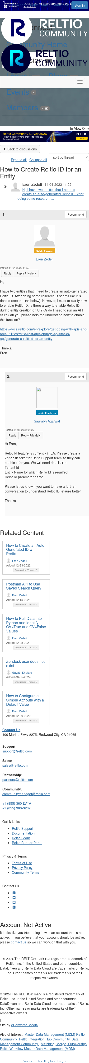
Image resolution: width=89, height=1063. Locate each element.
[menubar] (40, 4)
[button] (6, 186)
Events (20, 91)
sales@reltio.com (15, 765)
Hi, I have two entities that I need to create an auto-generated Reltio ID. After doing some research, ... (51, 193)
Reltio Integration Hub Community (44, 1039)
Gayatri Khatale (22, 672)
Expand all (19, 159)
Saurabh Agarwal (47, 421)
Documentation (23, 833)
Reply (7, 273)
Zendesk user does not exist (25, 663)
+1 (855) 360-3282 (16, 808)
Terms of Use (22, 862)
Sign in (80, 5)
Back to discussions (21, 149)
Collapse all (38, 159)
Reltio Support (22, 828)
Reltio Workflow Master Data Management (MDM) (37, 1048)
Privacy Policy (22, 867)
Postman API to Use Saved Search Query (23, 586)
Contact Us (60, 5)
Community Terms (25, 872)
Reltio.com (18, 5)
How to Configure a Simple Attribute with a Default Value (25, 700)
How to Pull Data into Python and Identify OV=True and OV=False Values (26, 625)
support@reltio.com (17, 751)
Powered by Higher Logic (44, 1061)
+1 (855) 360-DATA (16, 803)
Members (27, 107)
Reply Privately (26, 273)
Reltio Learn (39, 5)
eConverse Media (24, 1024)
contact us (18, 942)
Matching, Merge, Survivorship (64, 1043)
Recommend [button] (75, 214)
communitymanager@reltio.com (26, 793)
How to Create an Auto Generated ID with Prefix (25, 549)
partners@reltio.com (17, 779)
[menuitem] (19, 4)
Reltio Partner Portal (27, 842)
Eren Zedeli (44, 259)
